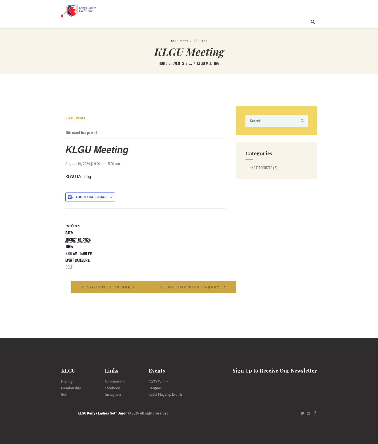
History (67, 381)
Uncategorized (261, 167)
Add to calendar (91, 197)
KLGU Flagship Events (166, 394)
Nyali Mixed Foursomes (110, 287)
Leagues (155, 388)
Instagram (113, 394)
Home (163, 63)
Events (178, 63)
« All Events (75, 117)
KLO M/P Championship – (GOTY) (190, 287)
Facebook (112, 388)
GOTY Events (158, 381)
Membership (71, 388)
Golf (68, 267)
